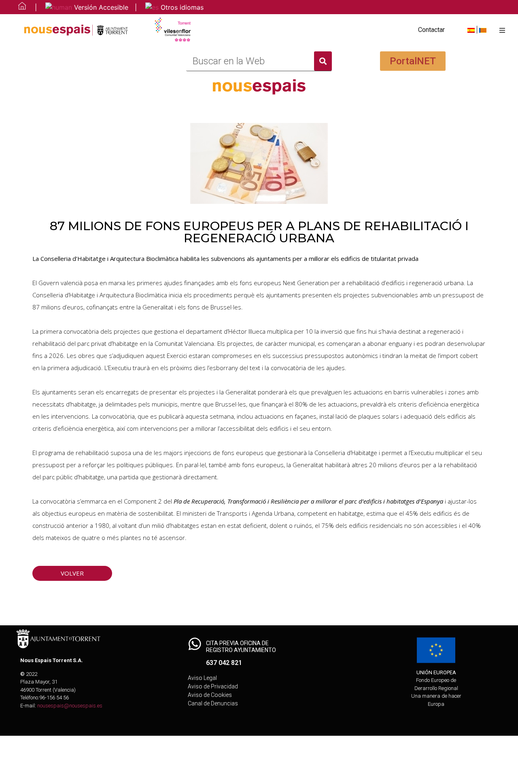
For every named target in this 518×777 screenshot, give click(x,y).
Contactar (431, 30)
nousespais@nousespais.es (69, 706)
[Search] (323, 61)
